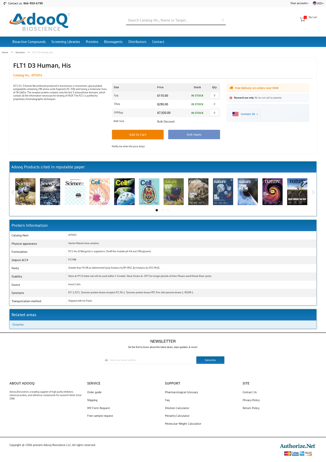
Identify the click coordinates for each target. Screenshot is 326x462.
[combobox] (176, 20)
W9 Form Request (98, 408)
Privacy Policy (251, 400)
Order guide (94, 392)
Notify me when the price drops (128, 146)
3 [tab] (168, 210)
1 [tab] (156, 210)
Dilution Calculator (177, 408)
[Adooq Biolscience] (39, 22)
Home (5, 52)
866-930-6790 (33, 3)
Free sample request (100, 416)
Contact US (248, 114)
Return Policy (251, 408)
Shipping (92, 400)
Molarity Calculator (177, 416)
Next (313, 192)
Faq (167, 400)
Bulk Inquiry (194, 134)
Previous (13, 192)
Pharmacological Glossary (181, 392)
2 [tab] (162, 210)
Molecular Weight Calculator (183, 423)
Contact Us (250, 392)
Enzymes (20, 52)
